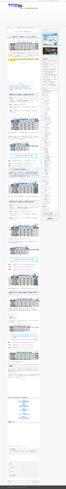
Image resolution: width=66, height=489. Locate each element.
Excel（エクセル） (46, 186)
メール (45, 131)
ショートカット (46, 144)
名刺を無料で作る (46, 158)
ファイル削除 (46, 124)
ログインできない (46, 132)
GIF (44, 140)
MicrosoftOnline (46, 165)
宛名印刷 (45, 210)
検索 (45, 114)
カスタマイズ (46, 102)
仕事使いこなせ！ (46, 202)
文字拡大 (45, 113)
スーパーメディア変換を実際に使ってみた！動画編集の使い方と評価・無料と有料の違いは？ (50, 85)
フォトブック (46, 154)
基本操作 (45, 180)
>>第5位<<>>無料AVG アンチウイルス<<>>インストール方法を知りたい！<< (24, 417)
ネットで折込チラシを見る (48, 156)
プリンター (45, 130)
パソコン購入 (46, 93)
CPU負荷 (45, 173)
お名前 (10, 463)
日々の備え (45, 176)
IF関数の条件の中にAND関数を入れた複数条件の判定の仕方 (19, 87)
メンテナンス (46, 178)
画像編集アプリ (46, 153)
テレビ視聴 (45, 151)
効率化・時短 (46, 138)
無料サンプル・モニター (47, 162)
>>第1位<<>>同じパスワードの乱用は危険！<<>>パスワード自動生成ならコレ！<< (24, 401)
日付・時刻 (45, 134)
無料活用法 (45, 148)
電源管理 (45, 115)
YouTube (45, 143)
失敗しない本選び (46, 159)
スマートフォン (46, 192)
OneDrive (45, 166)
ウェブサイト (11, 471)
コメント (10, 453)
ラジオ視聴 (45, 152)
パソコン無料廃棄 (46, 157)
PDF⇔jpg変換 (46, 155)
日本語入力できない (47, 135)
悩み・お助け (46, 203)
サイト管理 (45, 172)
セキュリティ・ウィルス (47, 122)
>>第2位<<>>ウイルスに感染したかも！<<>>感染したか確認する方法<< (24, 405)
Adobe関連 (45, 149)
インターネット (46, 98)
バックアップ (46, 177)
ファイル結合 (46, 145)
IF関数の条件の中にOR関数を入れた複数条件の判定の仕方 (19, 85)
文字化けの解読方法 (47, 133)
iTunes (45, 129)
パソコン (45, 97)
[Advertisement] (33, 17)
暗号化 (45, 125)
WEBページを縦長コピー (47, 142)
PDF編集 (45, 141)
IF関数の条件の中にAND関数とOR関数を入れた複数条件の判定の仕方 (20, 88)
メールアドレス (11, 467)
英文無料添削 (46, 163)
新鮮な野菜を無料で (47, 160)
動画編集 (45, 206)
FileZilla (45, 139)
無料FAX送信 (46, 161)
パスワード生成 (46, 123)
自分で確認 (45, 136)
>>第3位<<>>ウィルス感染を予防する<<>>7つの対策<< (24, 409)
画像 (45, 146)
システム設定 (46, 103)
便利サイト (45, 164)
